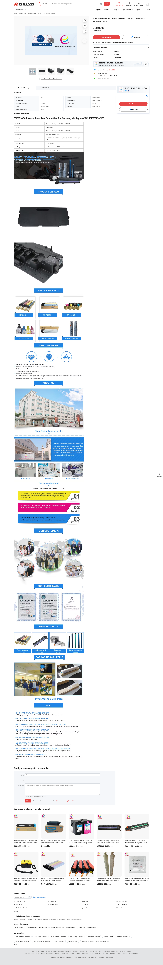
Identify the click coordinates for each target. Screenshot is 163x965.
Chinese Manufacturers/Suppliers (59, 951)
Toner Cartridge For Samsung (41, 941)
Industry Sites (93, 951)
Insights (129, 951)
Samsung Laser (108, 937)
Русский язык (64, 953)
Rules (148, 10)
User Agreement (92, 957)
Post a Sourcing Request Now (66, 801)
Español (43, 953)
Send (27, 801)
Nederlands (85, 953)
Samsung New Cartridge (22, 941)
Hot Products (35, 951)
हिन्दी (107, 953)
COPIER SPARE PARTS (121, 901)
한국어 (96, 953)
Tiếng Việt (124, 953)
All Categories (20, 10)
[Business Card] (147, 96)
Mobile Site (122, 951)
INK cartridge (119, 908)
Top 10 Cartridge (59, 941)
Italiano (72, 953)
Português (50, 953)
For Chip (84, 904)
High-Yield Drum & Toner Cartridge (37, 927)
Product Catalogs (40, 897)
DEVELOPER (85, 901)
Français (57, 953)
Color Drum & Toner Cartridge (87, 927)
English (37, 953)
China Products (45, 951)
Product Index (114, 951)
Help (115, 10)
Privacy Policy (109, 957)
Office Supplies (22, 13)
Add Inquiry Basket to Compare (51, 79)
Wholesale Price (84, 951)
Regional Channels (104, 951)
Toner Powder (19, 927)
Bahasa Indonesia (133, 953)
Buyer (106, 10)
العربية (91, 953)
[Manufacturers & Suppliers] (24, 4)
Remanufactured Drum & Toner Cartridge (63, 927)
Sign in (147, 5)
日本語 (102, 953)
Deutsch (78, 953)
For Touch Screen (120, 904)
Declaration (101, 957)
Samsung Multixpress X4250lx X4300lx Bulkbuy (96, 941)
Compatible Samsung (93, 937)
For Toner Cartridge (19, 901)
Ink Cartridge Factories (76, 937)
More (15, 945)
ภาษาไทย (112, 953)
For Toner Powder (53, 904)
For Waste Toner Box (20, 908)
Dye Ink (84, 908)
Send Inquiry (106, 37)
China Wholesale (74, 951)
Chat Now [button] (137, 37)
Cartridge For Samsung (123, 937)
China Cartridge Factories (22, 937)
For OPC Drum (18, 904)
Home (15, 13)
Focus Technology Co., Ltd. (69, 957)
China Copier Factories (40, 937)
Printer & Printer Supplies (34, 13)
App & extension (126, 10)
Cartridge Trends (73, 941)
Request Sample (127, 42)
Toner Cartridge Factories (58, 937)
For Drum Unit (52, 901)
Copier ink (50, 908)
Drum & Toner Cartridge (49, 13)
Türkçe (118, 953)
